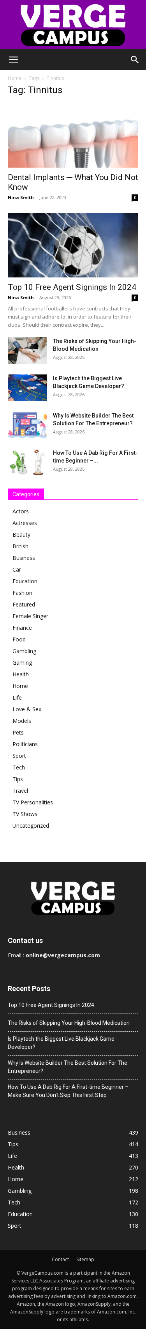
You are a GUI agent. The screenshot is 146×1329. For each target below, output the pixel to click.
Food (19, 639)
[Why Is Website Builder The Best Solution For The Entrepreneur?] (27, 425)
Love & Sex (26, 709)
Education (24, 581)
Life (17, 697)
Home (14, 78)
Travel (20, 790)
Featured (23, 604)
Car (16, 569)
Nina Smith (21, 197)
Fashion (22, 592)
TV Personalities (32, 802)
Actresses (24, 523)
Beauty (21, 534)
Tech (18, 767)
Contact (60, 1259)
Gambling (24, 651)
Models (21, 720)
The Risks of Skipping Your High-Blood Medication (69, 1023)
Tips (17, 779)
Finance (22, 627)
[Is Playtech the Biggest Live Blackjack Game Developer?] (27, 387)
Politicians (25, 744)
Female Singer (30, 616)
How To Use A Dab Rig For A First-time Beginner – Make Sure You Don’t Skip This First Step (68, 1091)
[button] (13, 59)
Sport (19, 755)
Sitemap (85, 1259)
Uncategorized (30, 825)
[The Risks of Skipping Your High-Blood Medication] (27, 350)
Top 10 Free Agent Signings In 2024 (72, 287)
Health (20, 674)
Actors (20, 511)
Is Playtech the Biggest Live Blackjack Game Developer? (61, 1043)
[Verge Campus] (73, 24)
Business (23, 557)
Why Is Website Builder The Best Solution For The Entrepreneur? (67, 1067)
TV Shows (24, 814)
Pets (18, 732)
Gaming (22, 662)
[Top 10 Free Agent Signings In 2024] (73, 245)
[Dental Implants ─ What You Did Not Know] (73, 136)
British (20, 546)
